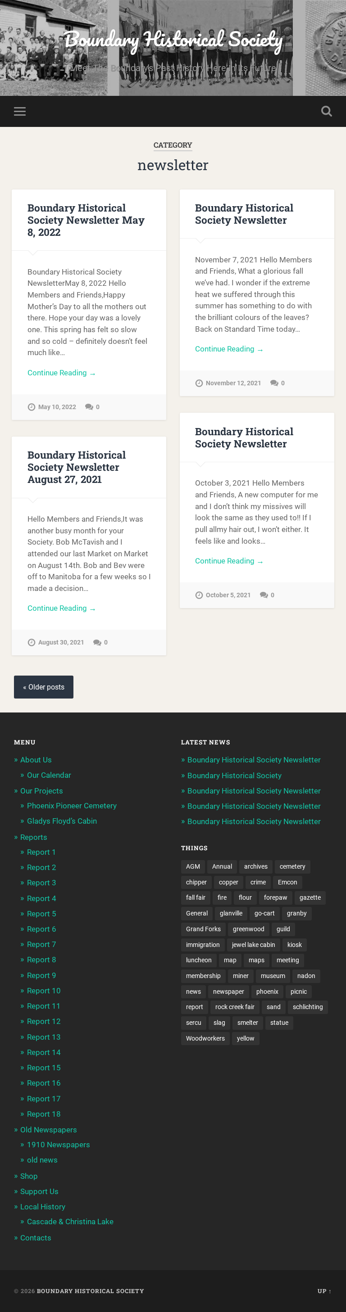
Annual (222, 866)
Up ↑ (325, 1290)
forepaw (275, 897)
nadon (306, 975)
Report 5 (41, 913)
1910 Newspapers (58, 1144)
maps (256, 960)
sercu (193, 1022)
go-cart (265, 913)
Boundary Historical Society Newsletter (244, 213)
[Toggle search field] (326, 111)
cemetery (292, 866)
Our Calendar (49, 775)
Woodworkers (205, 1038)
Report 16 (44, 1082)
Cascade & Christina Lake (70, 1221)
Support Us (39, 1191)
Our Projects (41, 790)
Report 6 (41, 928)
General (197, 913)
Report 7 (41, 944)
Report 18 (44, 1113)
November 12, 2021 (233, 383)
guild (283, 929)
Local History (42, 1206)
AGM (193, 866)
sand (274, 1006)
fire (222, 897)
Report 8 (41, 959)
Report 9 (41, 975)
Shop (29, 1176)
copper (228, 882)
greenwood (248, 929)
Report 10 (44, 990)
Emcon (287, 882)
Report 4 (41, 898)
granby (297, 913)
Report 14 (44, 1052)
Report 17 (44, 1098)
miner (241, 975)
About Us (36, 759)
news (193, 991)
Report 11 (44, 1005)
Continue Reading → (61, 372)
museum (273, 975)
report (194, 1006)
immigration (203, 944)
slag (219, 1022)
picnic (299, 991)
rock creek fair (235, 1006)
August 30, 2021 (61, 642)
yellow (246, 1038)
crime (258, 882)
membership (203, 975)
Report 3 (41, 882)
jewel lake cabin (253, 944)
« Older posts (43, 687)
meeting (288, 960)
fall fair (195, 897)
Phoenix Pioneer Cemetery (72, 805)
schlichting (308, 1006)
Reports (33, 837)
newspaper (228, 991)
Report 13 (44, 1036)
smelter (247, 1022)
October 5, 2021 (228, 595)
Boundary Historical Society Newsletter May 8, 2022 (86, 220)
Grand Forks (203, 929)
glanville (231, 913)
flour (245, 897)
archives (256, 866)
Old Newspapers (48, 1129)
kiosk (294, 944)
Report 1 (41, 852)
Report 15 (44, 1067)
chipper (196, 882)
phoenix (267, 991)
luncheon (199, 960)
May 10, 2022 (57, 407)
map (230, 960)
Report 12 (44, 1021)
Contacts (35, 1237)
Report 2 (41, 867)
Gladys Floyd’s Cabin (62, 820)
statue (279, 1022)
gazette (310, 897)
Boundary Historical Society (173, 38)
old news (42, 1159)
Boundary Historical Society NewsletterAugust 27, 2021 (76, 467)
